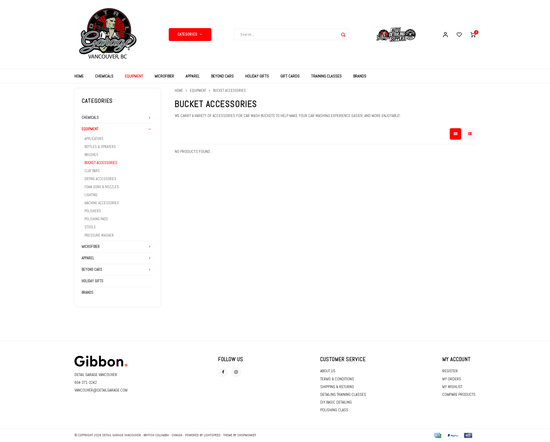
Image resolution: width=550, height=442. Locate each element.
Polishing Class (334, 410)
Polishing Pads (96, 219)
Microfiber (164, 76)
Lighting (91, 195)
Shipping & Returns (337, 386)
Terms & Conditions (337, 379)
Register (450, 371)
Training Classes (326, 76)
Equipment (134, 76)
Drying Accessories (100, 179)
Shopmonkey (246, 435)
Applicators (94, 139)
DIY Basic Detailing (336, 402)
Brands (359, 76)
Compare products (459, 394)
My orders (451, 379)
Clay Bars (92, 171)
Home (79, 76)
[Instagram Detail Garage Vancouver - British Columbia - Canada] (236, 372)
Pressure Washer (99, 235)
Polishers (93, 211)
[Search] (343, 34)
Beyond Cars (222, 76)
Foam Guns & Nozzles (102, 187)
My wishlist (452, 386)
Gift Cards (290, 76)
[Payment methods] (437, 434)
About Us (327, 371)
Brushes (91, 155)
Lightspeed (212, 435)
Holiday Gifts (257, 76)
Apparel (193, 76)
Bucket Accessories (101, 163)
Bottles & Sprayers (100, 147)
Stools (90, 227)
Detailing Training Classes (343, 394)
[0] (473, 34)
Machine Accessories (102, 203)
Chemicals (104, 76)
